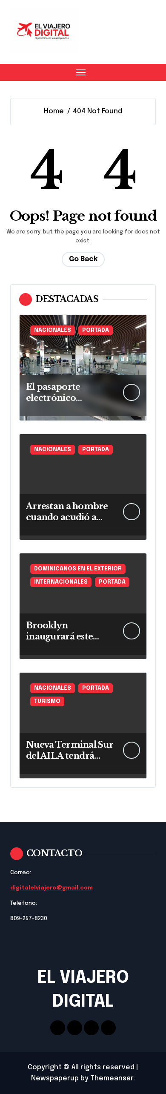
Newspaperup (55, 1078)
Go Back (83, 259)
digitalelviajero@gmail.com (51, 888)
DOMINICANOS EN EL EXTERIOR (78, 569)
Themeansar (111, 1078)
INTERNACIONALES (61, 582)
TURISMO (47, 701)
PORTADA (95, 330)
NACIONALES (52, 330)
